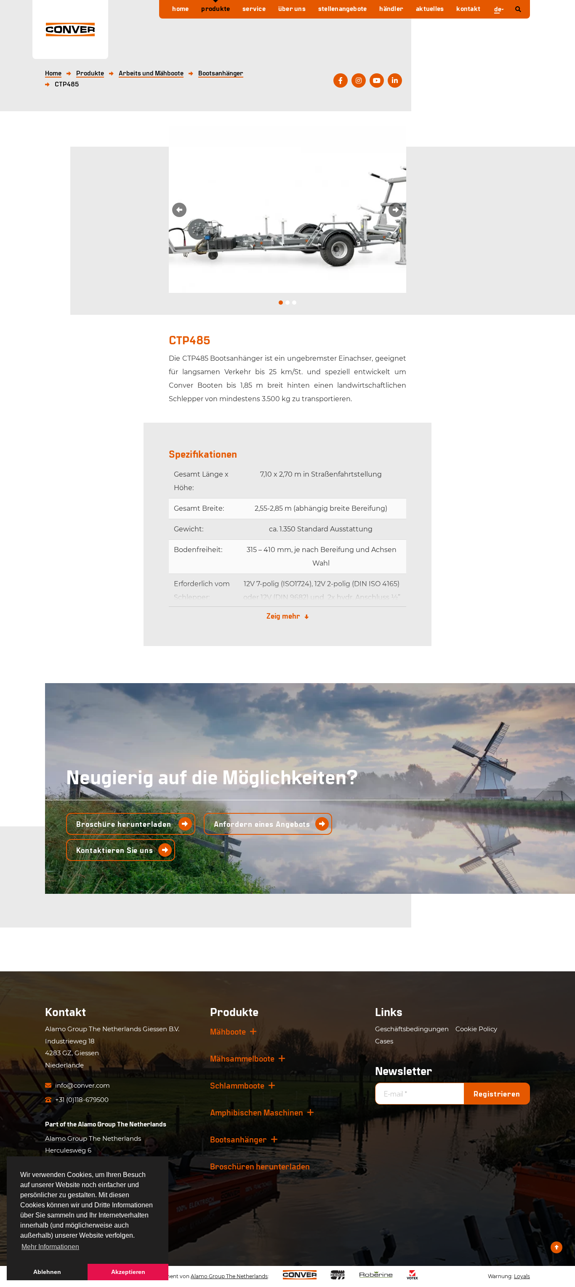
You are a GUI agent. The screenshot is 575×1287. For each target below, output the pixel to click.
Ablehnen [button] (47, 1271)
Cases (384, 1041)
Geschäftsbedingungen (412, 1029)
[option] (287, 209)
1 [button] (281, 302)
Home (180, 8)
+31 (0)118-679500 (81, 1100)
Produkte (215, 8)
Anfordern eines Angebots (262, 824)
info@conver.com (81, 1085)
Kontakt (468, 8)
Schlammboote (237, 1085)
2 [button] (287, 302)
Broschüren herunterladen (260, 1166)
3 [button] (294, 302)
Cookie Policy (476, 1029)
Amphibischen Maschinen (256, 1112)
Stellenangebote (342, 8)
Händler (391, 8)
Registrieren (497, 1093)
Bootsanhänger (238, 1139)
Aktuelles (430, 8)
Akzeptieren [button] (128, 1271)
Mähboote (228, 1031)
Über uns (292, 8)
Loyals (522, 1276)
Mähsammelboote (242, 1058)
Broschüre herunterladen (124, 824)
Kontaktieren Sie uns (114, 850)
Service (254, 8)
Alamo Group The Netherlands (122, 1124)
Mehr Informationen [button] (50, 1246)
